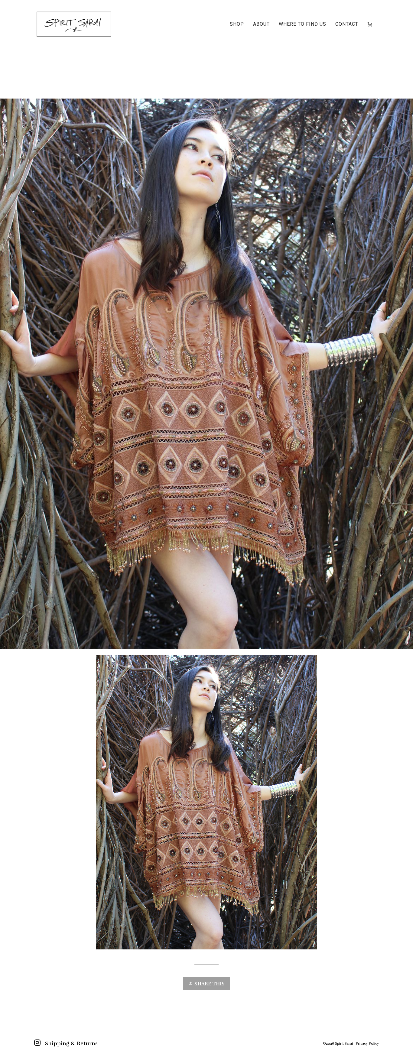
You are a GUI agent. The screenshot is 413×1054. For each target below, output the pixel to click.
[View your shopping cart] (371, 24)
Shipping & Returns (71, 1043)
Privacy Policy (367, 1043)
